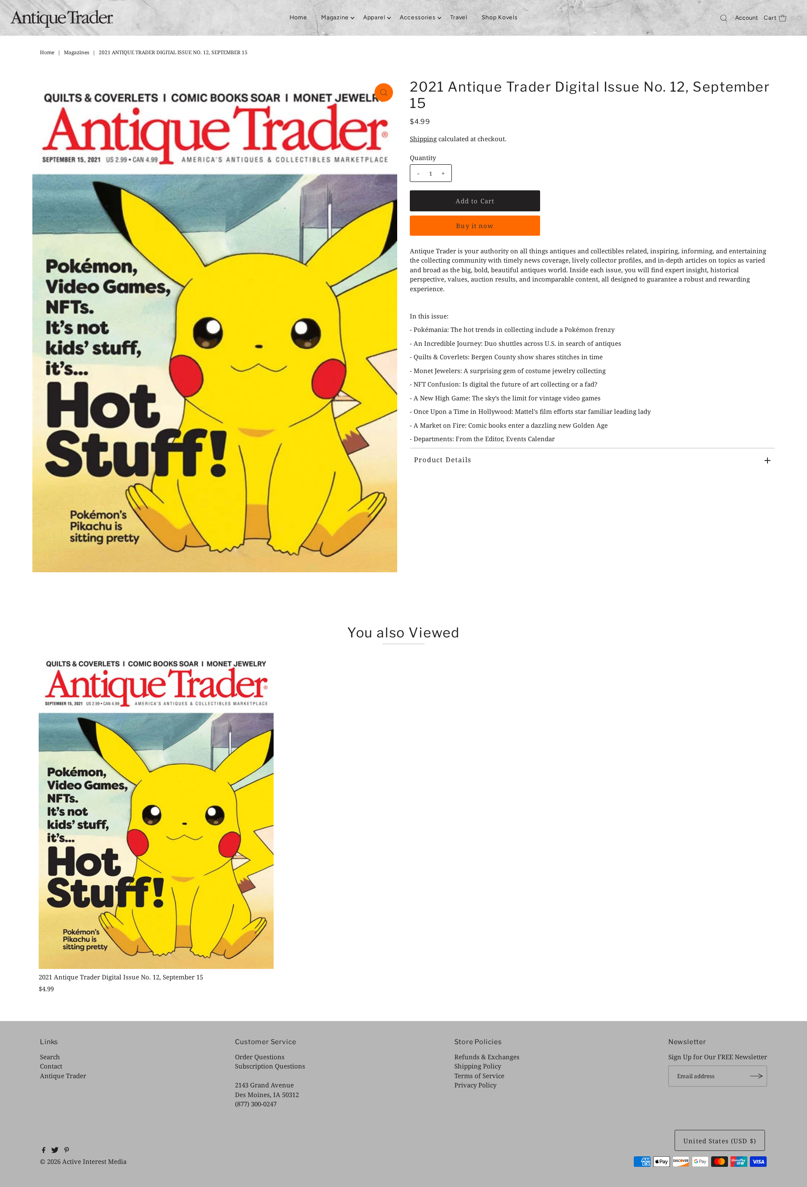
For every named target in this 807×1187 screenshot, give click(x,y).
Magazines (76, 52)
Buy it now (474, 225)
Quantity (423, 157)
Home (298, 17)
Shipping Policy (477, 1066)
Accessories (418, 17)
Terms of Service (479, 1075)
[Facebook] (43, 1150)
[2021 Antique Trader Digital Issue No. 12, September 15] (156, 810)
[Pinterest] (66, 1150)
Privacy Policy (475, 1085)
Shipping (423, 138)
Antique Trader (63, 1075)
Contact (51, 1066)
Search (50, 1057)
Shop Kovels (500, 17)
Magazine (335, 17)
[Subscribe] (756, 1076)
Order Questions (260, 1057)
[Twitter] (54, 1150)
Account (746, 17)
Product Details (442, 459)
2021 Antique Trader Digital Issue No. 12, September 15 (121, 977)
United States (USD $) (719, 1141)
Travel (458, 17)
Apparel (374, 17)
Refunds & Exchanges (487, 1057)
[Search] (723, 18)
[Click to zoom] (383, 92)
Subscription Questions (270, 1066)
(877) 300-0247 (256, 1104)
